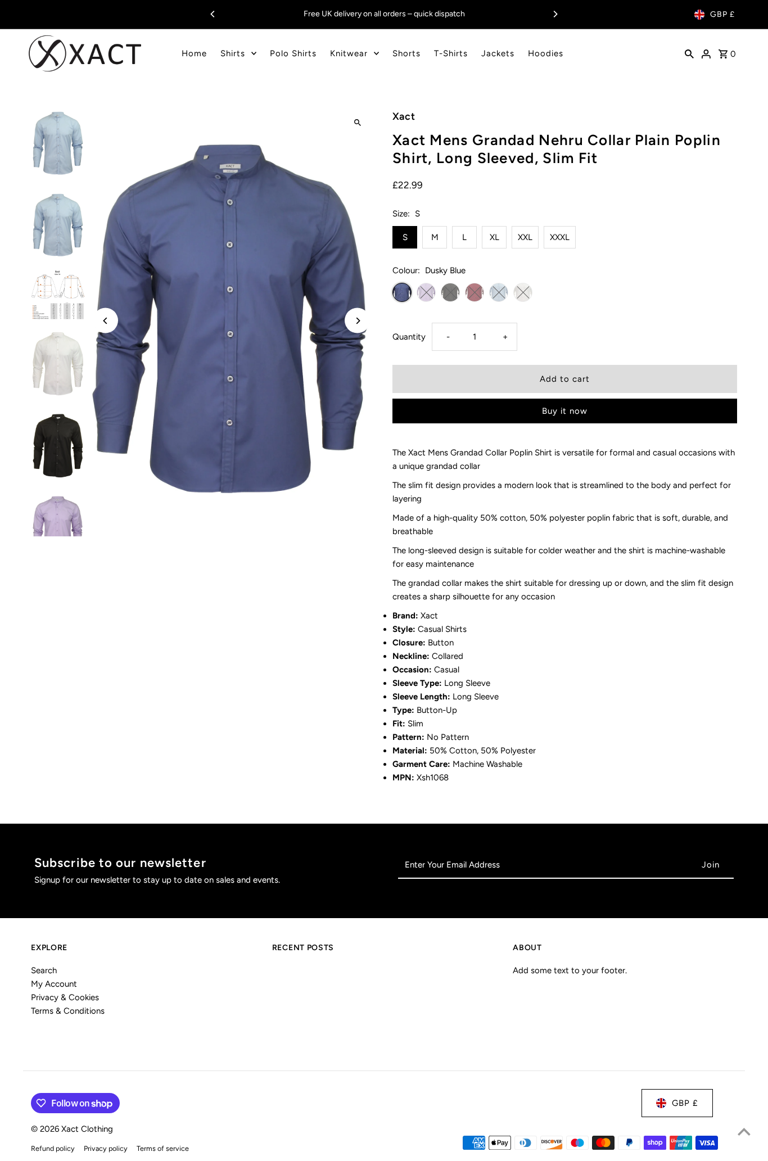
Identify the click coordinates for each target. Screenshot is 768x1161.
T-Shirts (451, 53)
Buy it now (565, 411)
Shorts (406, 53)
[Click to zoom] (357, 122)
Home (194, 53)
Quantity (409, 337)
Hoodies (545, 53)
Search (44, 970)
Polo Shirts (293, 53)
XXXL (560, 237)
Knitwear (349, 53)
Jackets (497, 53)
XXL (525, 237)
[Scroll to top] (744, 1131)
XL (494, 237)
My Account (54, 984)
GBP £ (722, 14)
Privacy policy (106, 1148)
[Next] (554, 14)
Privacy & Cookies (65, 997)
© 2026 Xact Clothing (72, 1129)
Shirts (232, 53)
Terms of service (163, 1148)
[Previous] (213, 14)
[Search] (689, 53)
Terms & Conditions (68, 1011)
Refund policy (53, 1148)
